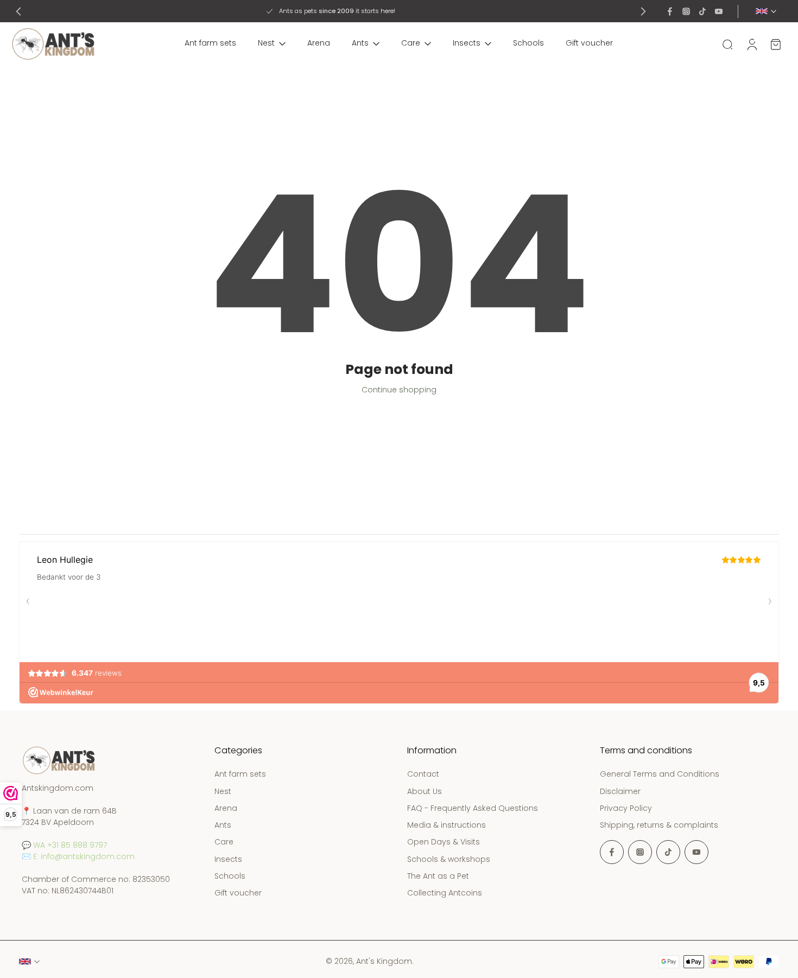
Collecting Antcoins (444, 893)
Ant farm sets (210, 42)
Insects (466, 42)
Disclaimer (620, 791)
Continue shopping (399, 389)
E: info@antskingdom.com (84, 857)
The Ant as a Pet (438, 876)
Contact (423, 775)
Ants (360, 42)
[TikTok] (702, 11)
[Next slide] (643, 11)
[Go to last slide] (18, 11)
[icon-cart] (775, 44)
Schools (528, 42)
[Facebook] (670, 11)
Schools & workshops (448, 859)
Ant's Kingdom (384, 961)
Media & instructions (446, 825)
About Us (424, 791)
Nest (266, 42)
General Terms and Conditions (659, 775)
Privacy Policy (626, 808)
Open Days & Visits (443, 842)
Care (410, 42)
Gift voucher (589, 42)
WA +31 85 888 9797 (70, 845)
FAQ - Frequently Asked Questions (472, 808)
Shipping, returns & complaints (659, 825)
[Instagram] (686, 11)
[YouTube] (719, 11)
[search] (727, 44)
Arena (318, 42)
